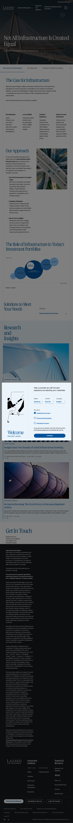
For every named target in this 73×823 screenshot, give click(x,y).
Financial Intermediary (44, 418)
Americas (37, 402)
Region (36, 398)
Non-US (47, 402)
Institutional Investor (43, 413)
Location (47, 398)
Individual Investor (43, 423)
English (59, 402)
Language (59, 398)
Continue (50, 436)
